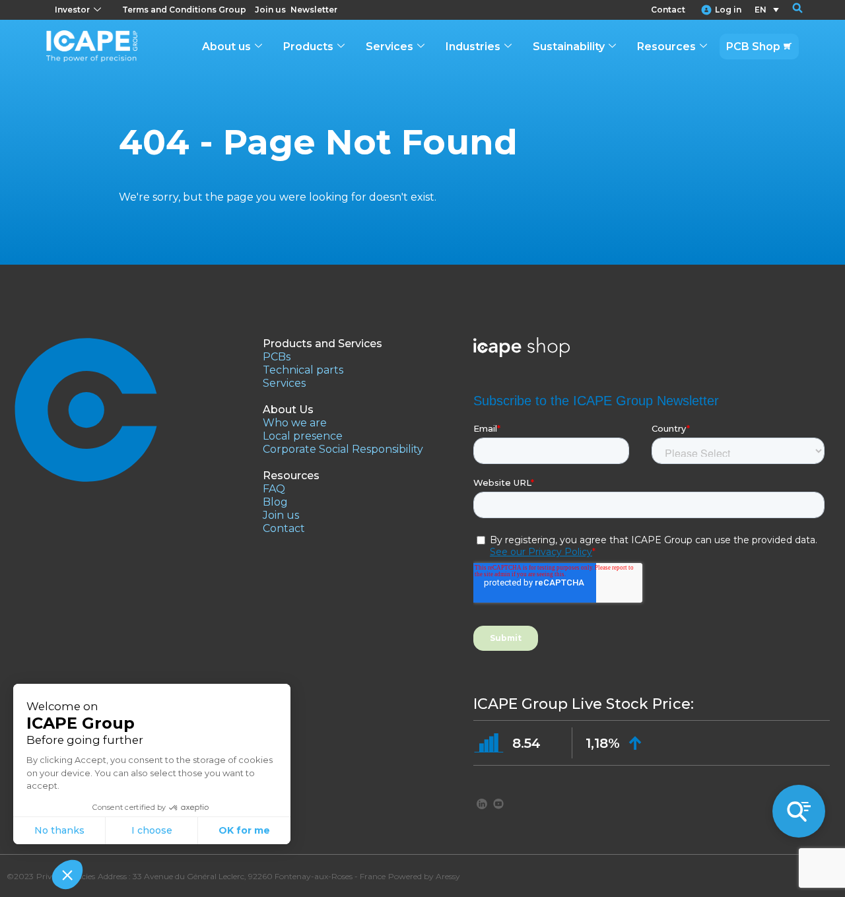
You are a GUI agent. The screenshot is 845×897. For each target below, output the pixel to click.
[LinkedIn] (482, 803)
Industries (473, 46)
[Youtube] (498, 803)
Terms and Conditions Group (184, 10)
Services (389, 46)
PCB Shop (753, 46)
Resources (666, 46)
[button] (789, 10)
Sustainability (569, 46)
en (760, 10)
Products (308, 46)
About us (226, 46)
